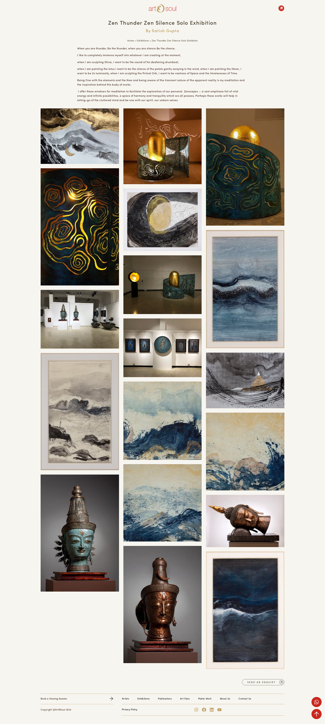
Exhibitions (143, 41)
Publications (165, 699)
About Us (225, 699)
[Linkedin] (212, 710)
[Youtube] (219, 710)
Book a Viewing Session (54, 699)
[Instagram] (196, 710)
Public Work (204, 699)
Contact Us (245, 699)
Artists (125, 699)
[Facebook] (204, 710)
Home (130, 41)
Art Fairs (185, 699)
